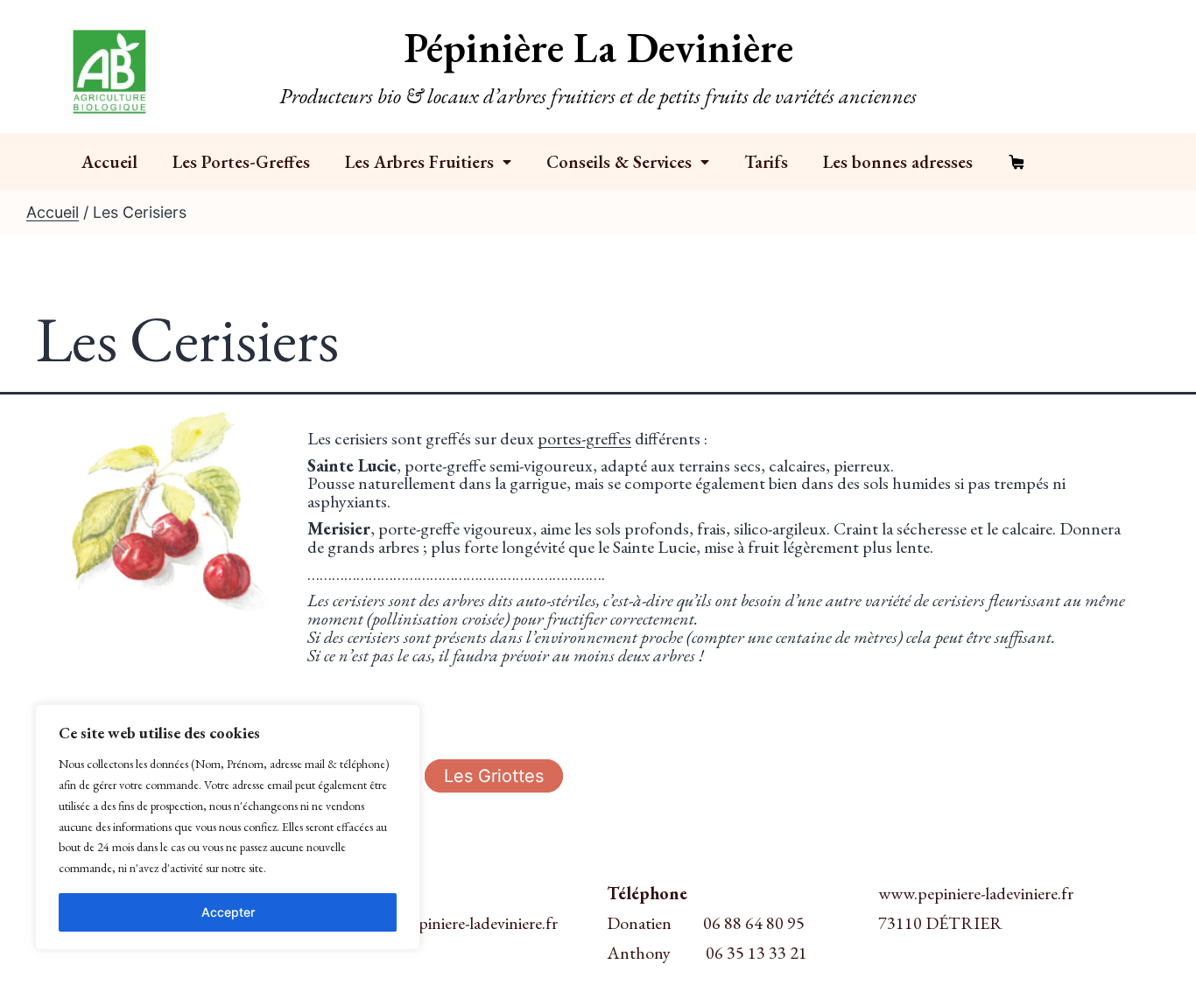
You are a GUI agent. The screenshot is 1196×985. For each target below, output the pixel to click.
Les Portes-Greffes (241, 161)
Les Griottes (494, 775)
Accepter (228, 912)
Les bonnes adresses (898, 161)
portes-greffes (584, 438)
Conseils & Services (619, 161)
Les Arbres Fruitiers (419, 161)
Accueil (109, 161)
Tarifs (766, 161)
